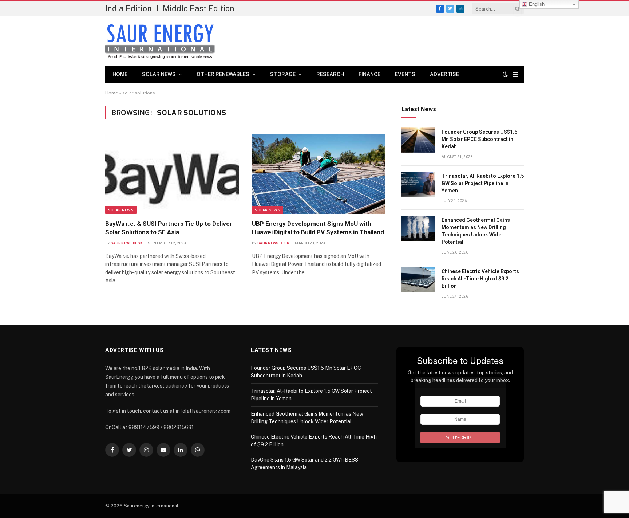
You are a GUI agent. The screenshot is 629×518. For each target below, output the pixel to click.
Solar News (159, 74)
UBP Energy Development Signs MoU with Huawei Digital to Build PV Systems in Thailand (318, 228)
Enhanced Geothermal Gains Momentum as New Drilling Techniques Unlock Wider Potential (476, 231)
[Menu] (515, 74)
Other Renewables (223, 74)
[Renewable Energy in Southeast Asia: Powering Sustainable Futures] (160, 41)
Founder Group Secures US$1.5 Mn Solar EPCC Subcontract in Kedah (479, 139)
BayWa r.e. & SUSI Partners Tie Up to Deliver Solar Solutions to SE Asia (168, 228)
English (536, 4)
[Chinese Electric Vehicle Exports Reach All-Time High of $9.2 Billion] (418, 279)
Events (405, 74)
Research (330, 74)
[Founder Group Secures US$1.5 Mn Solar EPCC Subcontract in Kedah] (418, 140)
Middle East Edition (198, 8)
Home (119, 74)
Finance (369, 74)
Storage (283, 74)
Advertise (444, 74)
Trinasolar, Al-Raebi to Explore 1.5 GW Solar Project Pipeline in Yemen (483, 183)
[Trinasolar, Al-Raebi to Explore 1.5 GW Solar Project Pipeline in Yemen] (418, 184)
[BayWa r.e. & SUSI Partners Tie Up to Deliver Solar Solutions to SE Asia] (172, 173)
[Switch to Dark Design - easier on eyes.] (505, 74)
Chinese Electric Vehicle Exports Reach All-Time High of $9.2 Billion (480, 278)
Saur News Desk (126, 243)
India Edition (128, 8)
